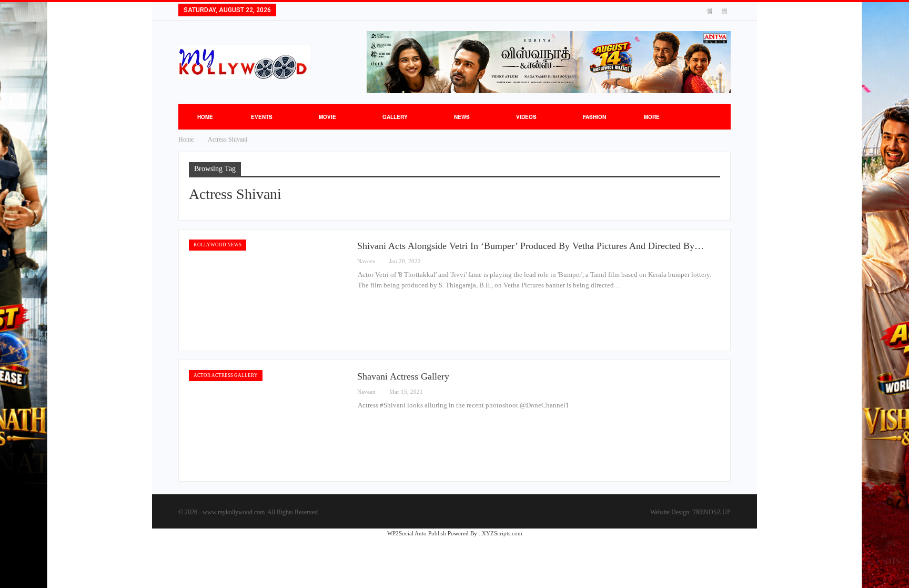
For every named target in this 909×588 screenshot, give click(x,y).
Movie (327, 117)
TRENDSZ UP (711, 512)
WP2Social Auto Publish (416, 533)
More (652, 117)
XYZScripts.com (502, 533)
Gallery (395, 117)
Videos (526, 117)
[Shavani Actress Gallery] (268, 420)
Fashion (594, 117)
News (462, 117)
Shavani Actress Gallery (403, 376)
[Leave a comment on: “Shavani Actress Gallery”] (717, 392)
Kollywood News (217, 244)
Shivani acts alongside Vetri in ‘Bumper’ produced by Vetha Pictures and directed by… (530, 246)
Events (261, 117)
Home (205, 117)
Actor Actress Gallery (226, 375)
